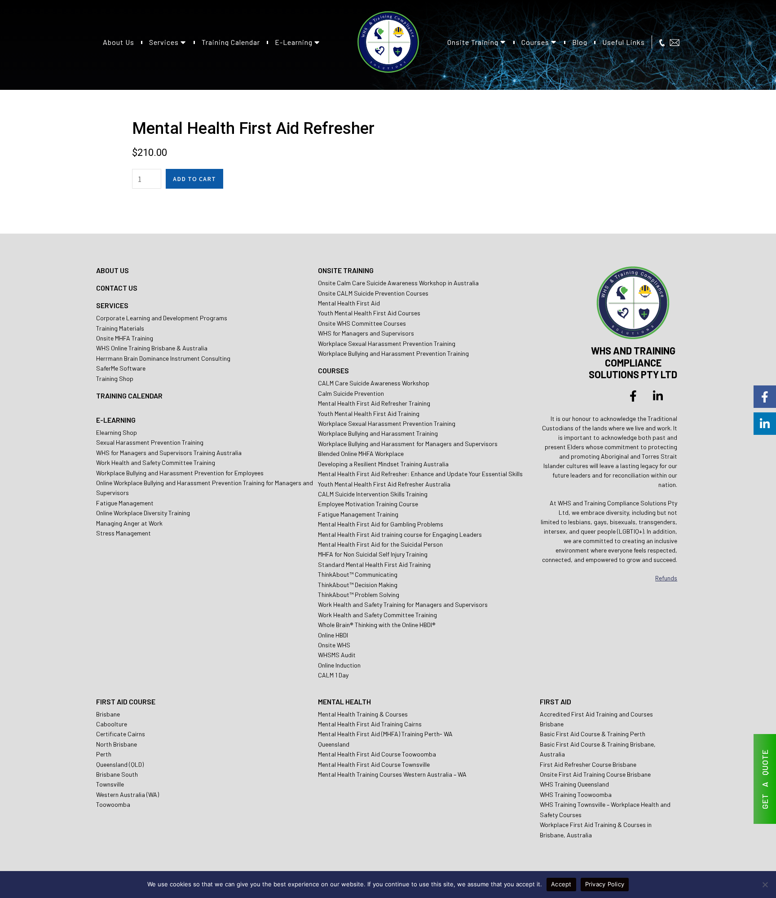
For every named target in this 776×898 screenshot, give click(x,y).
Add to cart (194, 179)
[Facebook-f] (633, 396)
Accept (561, 884)
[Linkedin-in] (658, 396)
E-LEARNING (116, 420)
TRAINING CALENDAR (129, 395)
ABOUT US (112, 270)
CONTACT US (116, 287)
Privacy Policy (605, 884)
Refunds (666, 578)
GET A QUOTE (765, 779)
